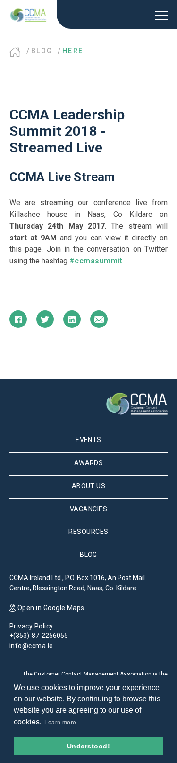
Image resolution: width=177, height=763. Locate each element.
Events (88, 440)
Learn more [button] (60, 722)
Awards (88, 463)
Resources (88, 531)
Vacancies (88, 509)
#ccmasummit (95, 260)
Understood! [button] (88, 746)
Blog (42, 51)
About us (89, 486)
